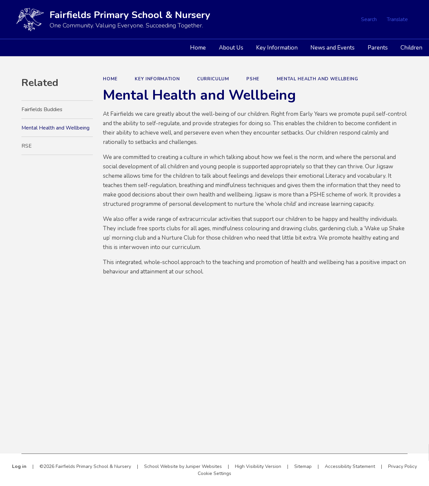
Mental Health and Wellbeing (317, 79)
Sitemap (303, 466)
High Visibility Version (258, 466)
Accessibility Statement (350, 466)
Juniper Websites (204, 466)
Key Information (157, 79)
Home (110, 79)
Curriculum (213, 79)
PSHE (252, 79)
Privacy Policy (402, 466)
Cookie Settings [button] (214, 473)
